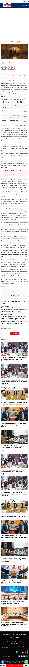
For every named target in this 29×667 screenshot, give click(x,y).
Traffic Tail (20, 662)
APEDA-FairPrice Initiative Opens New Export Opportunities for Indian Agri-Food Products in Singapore (14, 425)
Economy (12, 637)
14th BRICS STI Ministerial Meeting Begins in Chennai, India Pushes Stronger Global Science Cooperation (14, 381)
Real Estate (8, 634)
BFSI (25, 636)
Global (20, 634)
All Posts (9, 64)
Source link (3, 287)
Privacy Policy (14, 643)
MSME (17, 634)
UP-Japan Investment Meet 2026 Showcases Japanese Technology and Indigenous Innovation (13, 359)
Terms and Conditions (20, 642)
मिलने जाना (25, 111)
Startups (21, 636)
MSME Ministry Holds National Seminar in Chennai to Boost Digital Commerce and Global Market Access (14, 624)
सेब (1, 74)
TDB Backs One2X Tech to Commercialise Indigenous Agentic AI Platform (12, 602)
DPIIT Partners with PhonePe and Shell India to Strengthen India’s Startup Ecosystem (14, 581)
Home (4, 634)
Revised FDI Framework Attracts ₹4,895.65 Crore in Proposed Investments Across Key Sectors (14, 403)
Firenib (17, 295)
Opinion (24, 634)
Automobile (5, 636)
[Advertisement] (14, 25)
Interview (17, 637)
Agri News (11, 636)
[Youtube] (24, 656)
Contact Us (11, 642)
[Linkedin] (26, 656)
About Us (6, 642)
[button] (1, 6)
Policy (13, 634)
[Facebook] (19, 656)
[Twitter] (22, 656)
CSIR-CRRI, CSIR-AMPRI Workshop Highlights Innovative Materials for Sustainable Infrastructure (13, 447)
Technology (16, 636)
